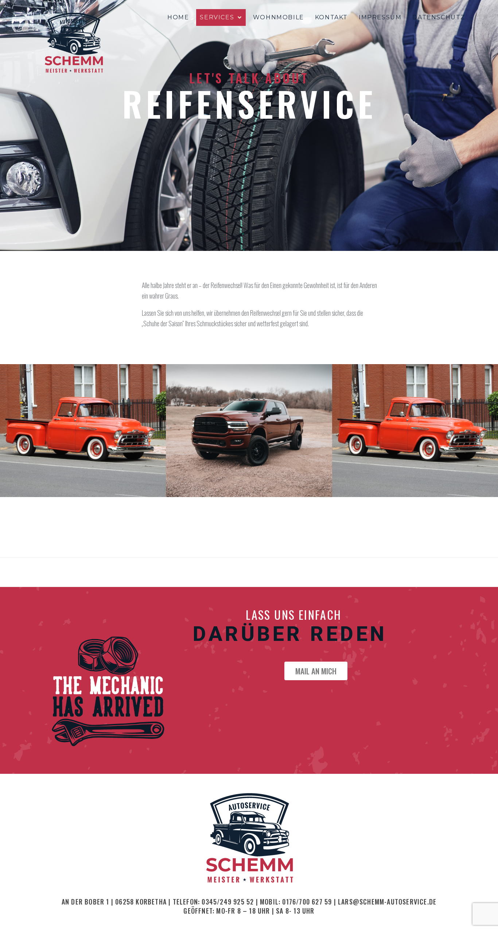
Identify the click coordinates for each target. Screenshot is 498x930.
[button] (315, 671)
